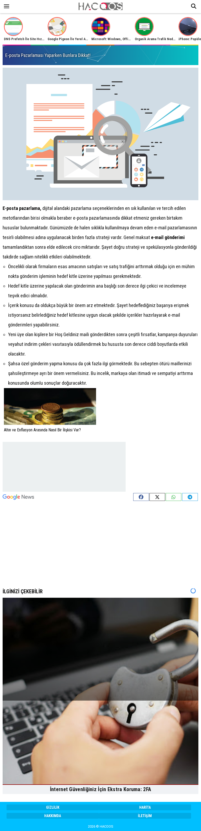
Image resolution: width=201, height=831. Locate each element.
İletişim (145, 816)
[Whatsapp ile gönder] (173, 497)
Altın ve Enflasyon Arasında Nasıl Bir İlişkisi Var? (42, 429)
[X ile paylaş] (157, 497)
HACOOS (106, 826)
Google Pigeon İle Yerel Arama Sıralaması (78, 39)
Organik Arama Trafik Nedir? (156, 39)
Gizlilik (52, 807)
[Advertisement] (64, 467)
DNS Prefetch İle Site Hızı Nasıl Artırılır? (34, 39)
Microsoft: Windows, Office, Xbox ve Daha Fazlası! (128, 39)
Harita (145, 807)
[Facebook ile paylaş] (141, 497)
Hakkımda (52, 816)
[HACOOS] (100, 8)
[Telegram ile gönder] (190, 497)
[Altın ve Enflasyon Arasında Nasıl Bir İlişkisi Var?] (50, 406)
